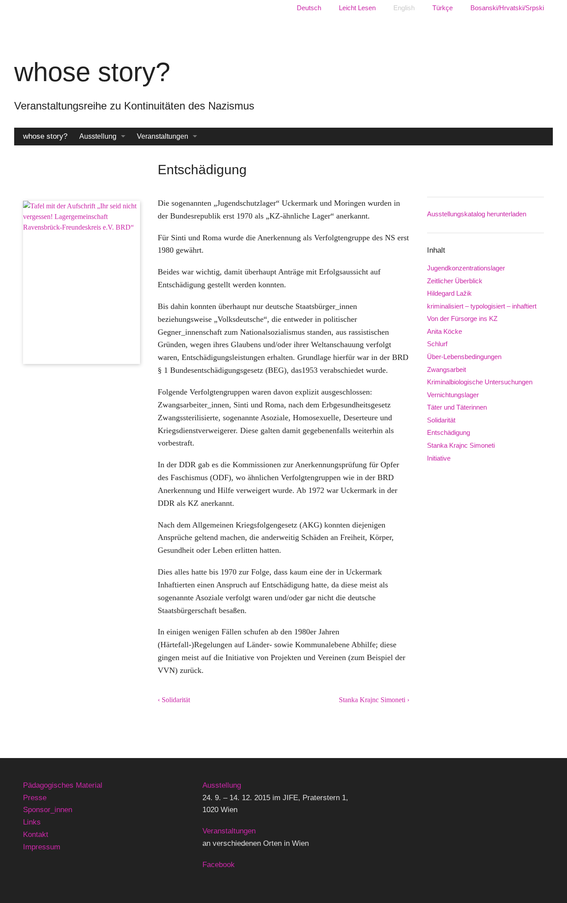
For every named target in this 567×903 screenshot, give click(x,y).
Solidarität (441, 420)
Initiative (438, 458)
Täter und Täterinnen (457, 407)
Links (32, 822)
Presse (35, 798)
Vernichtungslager (453, 395)
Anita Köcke (444, 331)
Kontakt (35, 834)
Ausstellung (98, 136)
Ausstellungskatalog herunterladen (476, 214)
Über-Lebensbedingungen (464, 356)
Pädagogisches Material (62, 785)
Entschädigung (448, 432)
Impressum (41, 847)
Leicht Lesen (357, 8)
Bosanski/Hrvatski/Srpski (507, 8)
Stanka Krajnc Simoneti (461, 445)
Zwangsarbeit (446, 369)
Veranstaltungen (162, 136)
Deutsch (309, 8)
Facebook (218, 864)
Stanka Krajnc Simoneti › (374, 700)
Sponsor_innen (47, 809)
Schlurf (437, 344)
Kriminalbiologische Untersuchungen (479, 382)
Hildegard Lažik (449, 293)
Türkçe (442, 8)
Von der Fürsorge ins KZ (462, 318)
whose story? (45, 136)
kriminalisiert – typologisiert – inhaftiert (481, 306)
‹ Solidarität (174, 700)
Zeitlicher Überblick (454, 281)
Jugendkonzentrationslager (466, 268)
